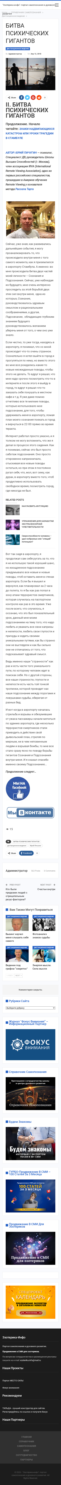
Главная (26, 1437)
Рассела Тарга (24, 189)
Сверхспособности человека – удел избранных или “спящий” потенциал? (36, 539)
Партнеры (26, 1459)
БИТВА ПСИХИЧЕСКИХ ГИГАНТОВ (26, 841)
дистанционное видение (16, 846)
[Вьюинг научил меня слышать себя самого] (17, 923)
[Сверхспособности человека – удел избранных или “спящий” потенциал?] (13, 539)
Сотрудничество (26, 1455)
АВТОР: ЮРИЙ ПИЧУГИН (21, 152)
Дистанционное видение (18, 49)
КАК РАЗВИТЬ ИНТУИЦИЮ (35, 506)
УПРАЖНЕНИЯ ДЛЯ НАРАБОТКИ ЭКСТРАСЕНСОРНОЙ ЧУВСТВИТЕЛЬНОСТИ (38, 524)
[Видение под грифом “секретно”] (17, 954)
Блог (26, 1450)
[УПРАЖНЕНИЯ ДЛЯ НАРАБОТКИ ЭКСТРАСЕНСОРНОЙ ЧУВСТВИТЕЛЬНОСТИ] (13, 525)
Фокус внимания (10, 1388)
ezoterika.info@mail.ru (30, 1360)
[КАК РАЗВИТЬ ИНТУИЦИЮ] (13, 510)
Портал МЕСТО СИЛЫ (12, 1380)
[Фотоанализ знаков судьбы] (44, 923)
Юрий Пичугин (35, 846)
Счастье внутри (46, 889)
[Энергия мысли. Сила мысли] (44, 954)
